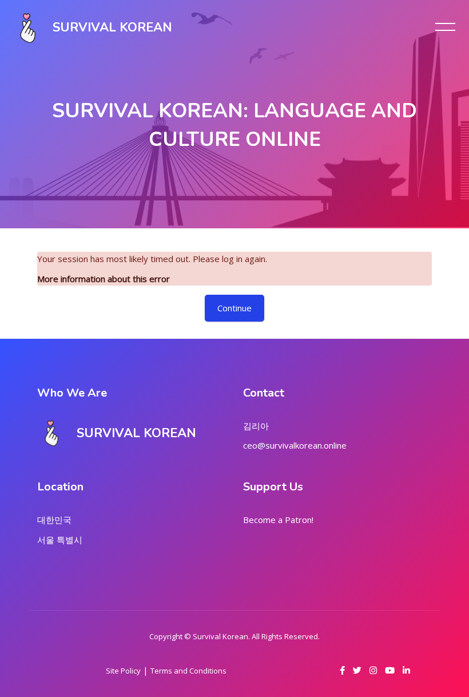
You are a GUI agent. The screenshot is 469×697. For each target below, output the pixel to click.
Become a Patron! (278, 519)
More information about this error (103, 278)
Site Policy (123, 671)
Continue (234, 308)
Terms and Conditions (188, 671)
